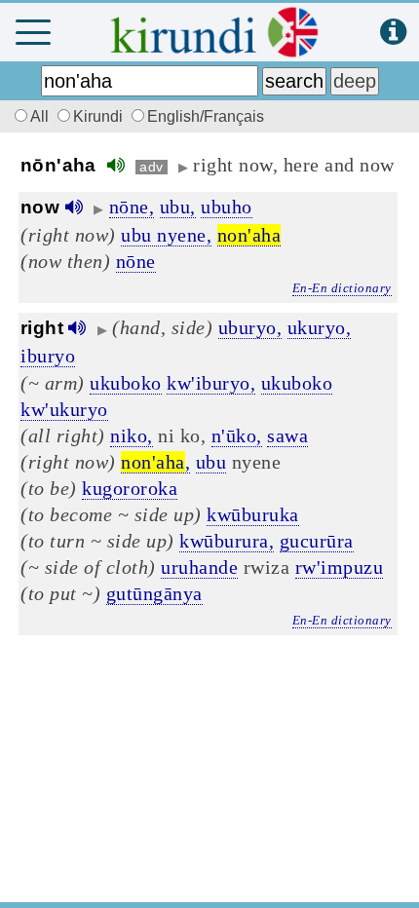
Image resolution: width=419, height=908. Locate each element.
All (41, 116)
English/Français (205, 116)
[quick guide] (393, 33)
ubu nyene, (166, 235)
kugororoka (129, 488)
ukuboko (126, 383)
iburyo (47, 355)
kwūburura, (226, 540)
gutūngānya (154, 593)
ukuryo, (319, 327)
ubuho (226, 206)
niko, (131, 435)
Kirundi (100, 116)
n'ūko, (236, 435)
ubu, (178, 206)
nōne (136, 261)
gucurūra (317, 540)
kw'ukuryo (64, 409)
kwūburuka (253, 514)
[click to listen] (116, 165)
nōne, (132, 206)
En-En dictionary (342, 288)
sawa (287, 435)
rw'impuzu (339, 567)
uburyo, (250, 327)
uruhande (199, 567)
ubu (211, 462)
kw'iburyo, (211, 383)
